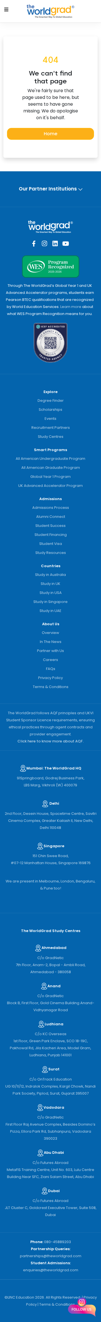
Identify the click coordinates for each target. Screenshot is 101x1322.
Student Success (50, 525)
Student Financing (51, 534)
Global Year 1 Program (50, 476)
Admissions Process (50, 507)
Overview (50, 632)
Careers (50, 659)
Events (50, 418)
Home (50, 133)
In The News (50, 641)
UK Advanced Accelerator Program (50, 485)
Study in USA (51, 592)
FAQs (50, 668)
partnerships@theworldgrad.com (50, 1256)
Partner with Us (50, 650)
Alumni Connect (50, 516)
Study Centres (50, 436)
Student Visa (50, 543)
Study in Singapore (50, 601)
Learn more (70, 306)
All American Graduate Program (50, 467)
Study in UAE (50, 610)
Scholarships (50, 409)
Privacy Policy (50, 677)
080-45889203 (57, 1242)
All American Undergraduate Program (50, 458)
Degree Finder (51, 400)
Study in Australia (50, 574)
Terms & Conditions (50, 686)
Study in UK (50, 583)
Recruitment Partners (50, 427)
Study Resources (50, 552)
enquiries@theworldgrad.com (50, 1270)
